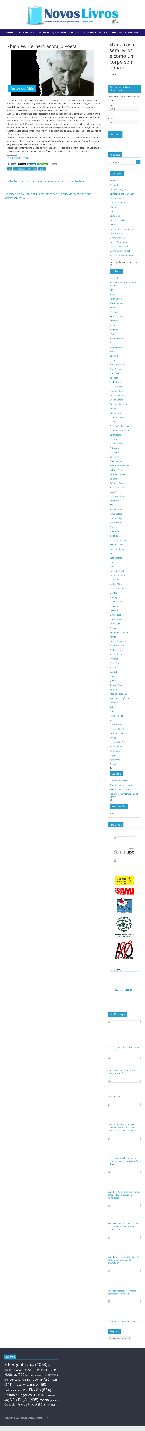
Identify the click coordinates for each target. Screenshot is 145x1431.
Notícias (103, 32)
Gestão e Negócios (22, 1395)
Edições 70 (115, 456)
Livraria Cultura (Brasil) (120, 246)
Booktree (114, 377)
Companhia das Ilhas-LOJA (122, 193)
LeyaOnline (115, 215)
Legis (112, 553)
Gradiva (113, 527)
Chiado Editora (116, 399)
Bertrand (114, 185)
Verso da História (117, 742)
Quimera (114, 680)
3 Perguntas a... (25, 1364)
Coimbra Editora (117, 417)
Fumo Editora (116, 513)
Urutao (113, 737)
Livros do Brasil (117, 571)
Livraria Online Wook (119, 242)
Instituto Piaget (117, 544)
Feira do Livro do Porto (120, 789)
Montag (113, 597)
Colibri (112, 421)
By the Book (115, 382)
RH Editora (114, 689)
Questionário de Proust (65, 32)
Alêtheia (113, 307)
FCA (111, 505)
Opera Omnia (116, 619)
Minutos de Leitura (118, 588)
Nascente (114, 606)
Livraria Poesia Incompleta (122, 229)
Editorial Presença (118, 470)
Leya (112, 562)
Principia (113, 667)
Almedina (114, 180)
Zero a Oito (115, 759)
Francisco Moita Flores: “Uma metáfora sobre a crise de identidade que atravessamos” (47, 196)
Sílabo (112, 711)
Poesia (41, 169)
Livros (9, 32)
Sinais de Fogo (116, 715)
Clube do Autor (116, 413)
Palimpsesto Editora (119, 632)
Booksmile (114, 373)
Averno (113, 351)
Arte (29, 1375)
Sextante (114, 702)
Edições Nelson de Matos (121, 465)
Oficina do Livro (117, 610)
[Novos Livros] (49, 3)
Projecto (117, 32)
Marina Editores (117, 584)
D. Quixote (114, 448)
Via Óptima (115, 751)
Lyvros (113, 224)
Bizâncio (113, 360)
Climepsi (113, 408)
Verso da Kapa (116, 746)
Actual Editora (116, 298)
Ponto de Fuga (116, 650)
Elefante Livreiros (117, 198)
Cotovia (113, 439)
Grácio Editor (115, 522)
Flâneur (113, 207)
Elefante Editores (117, 474)
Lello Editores (116, 557)
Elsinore (113, 478)
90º (111, 290)
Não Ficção (24, 1399)
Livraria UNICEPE (117, 237)
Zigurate (113, 764)
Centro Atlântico (117, 395)
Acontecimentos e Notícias (25, 169)
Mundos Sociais (117, 601)
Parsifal (113, 636)
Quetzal (113, 672)
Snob (112, 720)
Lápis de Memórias (118, 549)
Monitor (113, 593)
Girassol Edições (117, 518)
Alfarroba (114, 312)
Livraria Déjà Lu (117, 259)
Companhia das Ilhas (119, 426)
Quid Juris (114, 676)
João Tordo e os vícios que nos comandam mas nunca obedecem (45, 181)
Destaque (19, 1385)
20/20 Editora (116, 278)
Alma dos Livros (117, 316)
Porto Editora (116, 654)
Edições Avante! (117, 461)
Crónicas (44, 32)
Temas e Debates (118, 729)
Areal (112, 334)
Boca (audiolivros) (118, 364)
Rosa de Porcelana (118, 693)
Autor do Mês (38, 1375)
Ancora (113, 325)
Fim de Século (116, 509)
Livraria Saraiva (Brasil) (120, 251)
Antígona (114, 329)
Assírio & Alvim (116, 347)
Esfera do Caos (117, 483)
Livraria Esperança (118, 202)
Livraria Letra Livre (118, 220)
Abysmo (113, 294)
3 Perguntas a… (27, 32)
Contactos (131, 32)
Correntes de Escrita (119, 780)
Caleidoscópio (116, 386)
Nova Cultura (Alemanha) (121, 255)
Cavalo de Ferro (117, 391)
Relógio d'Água (116, 685)
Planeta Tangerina (118, 641)
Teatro (49, 1404)
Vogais (113, 755)
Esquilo (113, 492)
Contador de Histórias (120, 430)
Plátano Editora (117, 645)
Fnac (112, 211)
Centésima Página (118, 189)
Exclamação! (115, 500)
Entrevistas (89, 32)
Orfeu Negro (115, 614)
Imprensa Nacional (118, 540)
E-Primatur (114, 452)
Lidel (112, 566)
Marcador (114, 579)
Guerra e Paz (115, 531)
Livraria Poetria (116, 233)
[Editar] (111, 265)
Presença (114, 658)
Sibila (112, 707)
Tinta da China (116, 733)
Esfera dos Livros (117, 487)
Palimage (114, 628)
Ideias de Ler (115, 535)
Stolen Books (116, 724)
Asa (111, 342)
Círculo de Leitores (118, 404)
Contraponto (115, 434)
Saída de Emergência (119, 698)
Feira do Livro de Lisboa (121, 785)
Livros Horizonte (117, 575)
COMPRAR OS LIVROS (18, 157)
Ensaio (37, 1384)
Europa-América (117, 496)
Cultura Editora (116, 443)
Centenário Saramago (26, 1379)
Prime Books (115, 663)
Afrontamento (116, 303)
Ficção (40, 1389)
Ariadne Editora (117, 338)
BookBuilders (116, 369)
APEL (112, 813)
